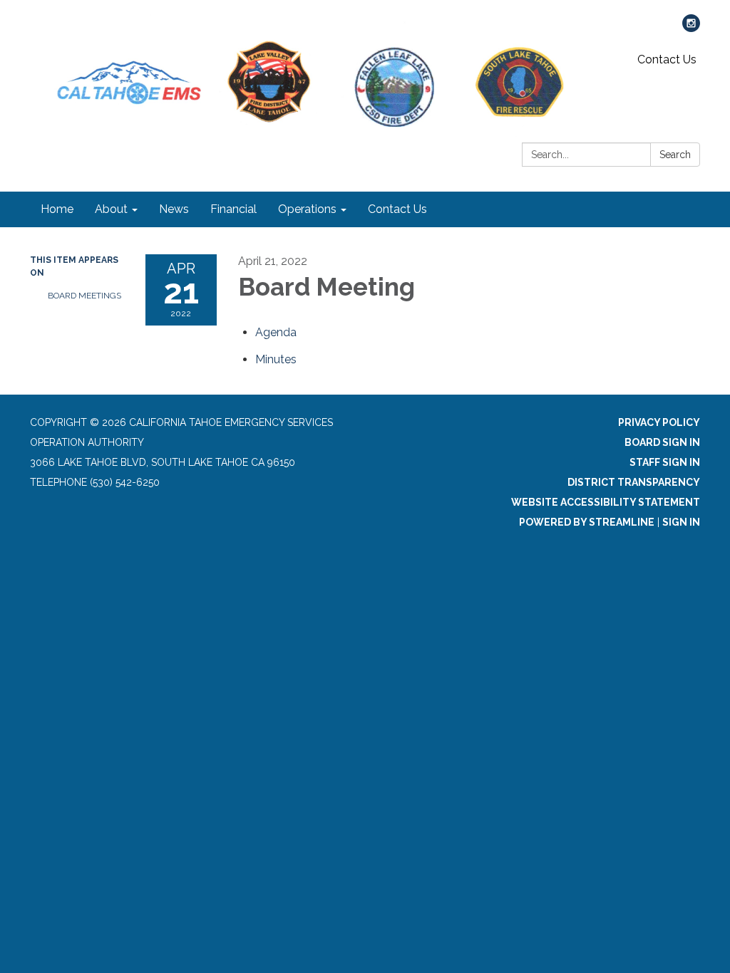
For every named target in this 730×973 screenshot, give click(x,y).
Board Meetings (84, 296)
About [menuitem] (111, 209)
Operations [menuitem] (307, 209)
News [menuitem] (174, 209)
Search (675, 154)
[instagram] (691, 28)
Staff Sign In (664, 462)
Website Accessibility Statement (605, 502)
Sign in (681, 522)
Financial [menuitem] (233, 209)
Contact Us (666, 59)
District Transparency (633, 482)
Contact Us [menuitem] (397, 209)
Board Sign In (662, 442)
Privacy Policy (659, 422)
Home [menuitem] (57, 209)
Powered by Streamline (586, 522)
